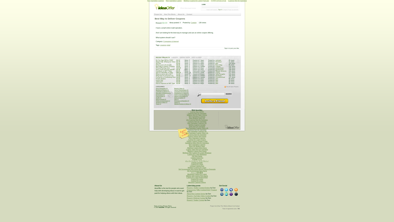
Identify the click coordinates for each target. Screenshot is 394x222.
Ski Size (158, 63)
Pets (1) (176, 99)
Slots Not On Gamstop (197, 126)
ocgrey (217, 72)
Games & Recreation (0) (181, 96)
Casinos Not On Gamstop (197, 113)
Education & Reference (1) (163, 93)
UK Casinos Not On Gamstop (197, 120)
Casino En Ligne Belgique (197, 154)
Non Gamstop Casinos (197, 117)
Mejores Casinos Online (197, 182)
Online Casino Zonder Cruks (197, 141)
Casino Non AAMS (197, 112)
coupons (163, 45)
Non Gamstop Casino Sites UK (197, 128)
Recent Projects (163, 57)
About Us (181, 14)
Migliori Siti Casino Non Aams (197, 176)
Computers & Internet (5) (163, 91)
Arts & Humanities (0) (162, 88)
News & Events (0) (161, 99)
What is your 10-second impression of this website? (164, 65)
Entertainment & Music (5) (181, 93)
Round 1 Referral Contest (196, 198)
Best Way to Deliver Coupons (165, 66)
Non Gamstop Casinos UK (197, 123)
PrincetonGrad (220, 77)
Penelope (218, 62)
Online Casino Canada (197, 125)
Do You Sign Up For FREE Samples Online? (164, 61)
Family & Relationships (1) (181, 94)
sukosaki (218, 60)
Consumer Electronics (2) (181, 91)
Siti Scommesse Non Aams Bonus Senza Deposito (197, 169)
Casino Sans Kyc (197, 158)
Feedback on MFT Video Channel (164, 71)
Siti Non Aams (197, 156)
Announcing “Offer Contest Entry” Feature (202, 190)
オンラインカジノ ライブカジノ (197, 161)
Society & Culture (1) (161, 102)
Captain (194, 23)
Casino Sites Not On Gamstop (197, 149)
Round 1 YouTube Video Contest (199, 196)
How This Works (170, 14)
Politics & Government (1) (163, 101)
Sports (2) (177, 102)
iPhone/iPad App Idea (163, 68)
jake (216, 63)
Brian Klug (218, 65)
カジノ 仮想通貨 (197, 172)
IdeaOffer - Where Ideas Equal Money (164, 6)
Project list (158, 14)
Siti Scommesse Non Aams (197, 171)
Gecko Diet (159, 80)
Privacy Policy (167, 206)
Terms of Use (158, 206)
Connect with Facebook (211, 9)
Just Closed (196, 57)
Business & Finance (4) (162, 90)
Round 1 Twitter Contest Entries (198, 188)
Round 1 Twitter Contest (195, 200)
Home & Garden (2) (179, 98)
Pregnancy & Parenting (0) (181, 101)
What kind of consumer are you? (164, 76)
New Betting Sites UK (197, 118)
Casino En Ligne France (197, 140)
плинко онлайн (197, 163)
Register (225, 9)
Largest (174, 57)
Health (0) (158, 98)
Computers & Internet (171, 41)
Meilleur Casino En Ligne (197, 168)
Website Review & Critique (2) (182, 104)
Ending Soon (185, 57)
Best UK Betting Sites (197, 146)
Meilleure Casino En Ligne (197, 174)
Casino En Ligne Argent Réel (197, 177)
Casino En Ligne (197, 164)
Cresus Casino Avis (197, 166)
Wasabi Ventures (220, 71)
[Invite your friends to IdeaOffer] (215, 100)
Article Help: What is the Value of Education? (165, 62)
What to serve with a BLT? (164, 74)
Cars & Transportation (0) (181, 90)
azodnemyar (219, 68)
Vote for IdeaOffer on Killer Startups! (164, 73)
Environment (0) (160, 94)
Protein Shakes (161, 79)
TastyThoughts (220, 74)
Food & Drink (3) (160, 96)
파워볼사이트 (197, 159)
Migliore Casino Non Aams (197, 148)
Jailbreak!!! (159, 82)
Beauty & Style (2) (179, 88)
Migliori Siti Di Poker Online (197, 115)
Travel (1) (158, 104)
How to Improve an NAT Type (165, 83)
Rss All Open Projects (232, 86)
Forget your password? (233, 9)
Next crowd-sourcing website (165, 69)
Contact (189, 14)
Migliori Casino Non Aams (197, 151)
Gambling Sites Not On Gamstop (197, 143)
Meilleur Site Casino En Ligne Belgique (197, 153)
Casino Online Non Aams (197, 136)
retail (168, 45)
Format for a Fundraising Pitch (166, 77)
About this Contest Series (196, 194)
